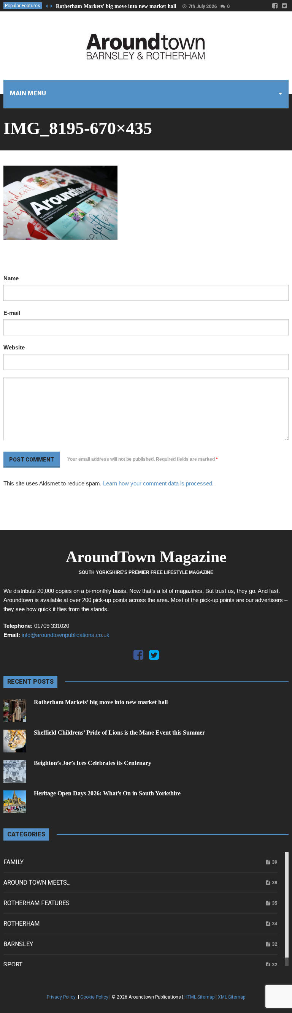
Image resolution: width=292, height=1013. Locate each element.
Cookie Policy (94, 997)
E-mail (11, 313)
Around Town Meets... (36, 882)
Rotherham (21, 923)
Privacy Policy (62, 997)
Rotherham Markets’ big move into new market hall (116, 6)
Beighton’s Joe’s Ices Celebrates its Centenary (92, 763)
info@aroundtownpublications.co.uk (66, 635)
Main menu (28, 93)
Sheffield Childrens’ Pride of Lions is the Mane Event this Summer (119, 732)
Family (13, 862)
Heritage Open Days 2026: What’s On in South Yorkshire (107, 793)
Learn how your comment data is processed (157, 483)
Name (11, 278)
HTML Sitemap (199, 997)
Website (14, 347)
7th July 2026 (202, 6)
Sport (12, 964)
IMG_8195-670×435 (77, 128)
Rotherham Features (36, 903)
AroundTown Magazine (146, 557)
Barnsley (18, 944)
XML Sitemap (231, 997)
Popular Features (22, 5)
